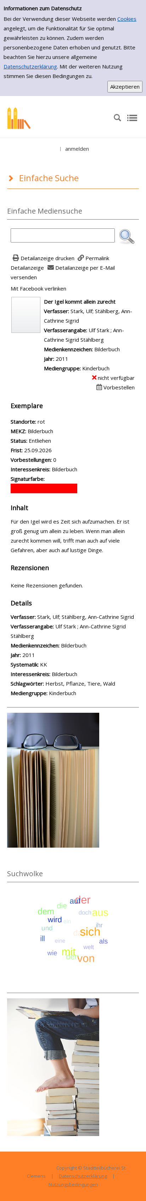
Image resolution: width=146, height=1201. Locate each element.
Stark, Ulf (81, 311)
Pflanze (75, 683)
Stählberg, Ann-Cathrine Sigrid (98, 616)
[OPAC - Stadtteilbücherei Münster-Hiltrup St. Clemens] (56, 117)
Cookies (126, 18)
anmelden (77, 148)
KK (43, 664)
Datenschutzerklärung (30, 66)
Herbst (54, 683)
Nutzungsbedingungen (73, 1184)
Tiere (93, 683)
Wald (109, 683)
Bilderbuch (64, 673)
